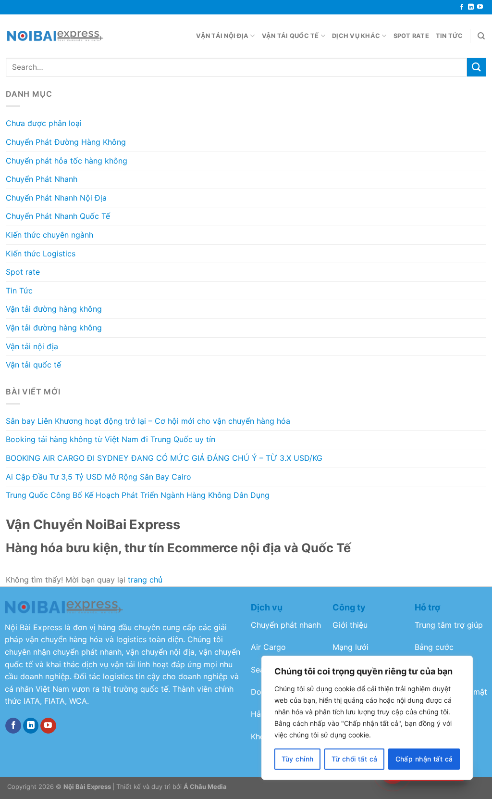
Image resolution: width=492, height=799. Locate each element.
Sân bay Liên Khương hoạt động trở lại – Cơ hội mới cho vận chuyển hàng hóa (148, 421)
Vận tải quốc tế (290, 35)
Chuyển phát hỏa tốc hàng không (66, 160)
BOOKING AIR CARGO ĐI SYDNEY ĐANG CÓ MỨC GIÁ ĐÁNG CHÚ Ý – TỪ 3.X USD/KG (164, 458)
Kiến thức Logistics (40, 253)
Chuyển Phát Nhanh (41, 179)
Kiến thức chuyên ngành (49, 235)
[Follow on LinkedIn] (471, 7)
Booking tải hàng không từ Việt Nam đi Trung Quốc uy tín (110, 439)
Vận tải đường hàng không (54, 309)
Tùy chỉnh (298, 759)
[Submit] (476, 67)
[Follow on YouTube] (480, 7)
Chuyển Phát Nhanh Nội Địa (56, 198)
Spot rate (411, 35)
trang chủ (145, 579)
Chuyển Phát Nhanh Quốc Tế (58, 216)
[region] (367, 718)
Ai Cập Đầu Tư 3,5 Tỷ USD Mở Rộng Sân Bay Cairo (98, 477)
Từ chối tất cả (355, 759)
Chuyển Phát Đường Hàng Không (66, 142)
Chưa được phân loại (44, 123)
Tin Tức (449, 35)
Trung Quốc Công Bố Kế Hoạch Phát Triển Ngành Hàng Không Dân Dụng (138, 495)
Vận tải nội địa (222, 35)
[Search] (481, 36)
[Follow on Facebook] (462, 7)
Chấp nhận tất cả (424, 759)
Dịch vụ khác (356, 35)
